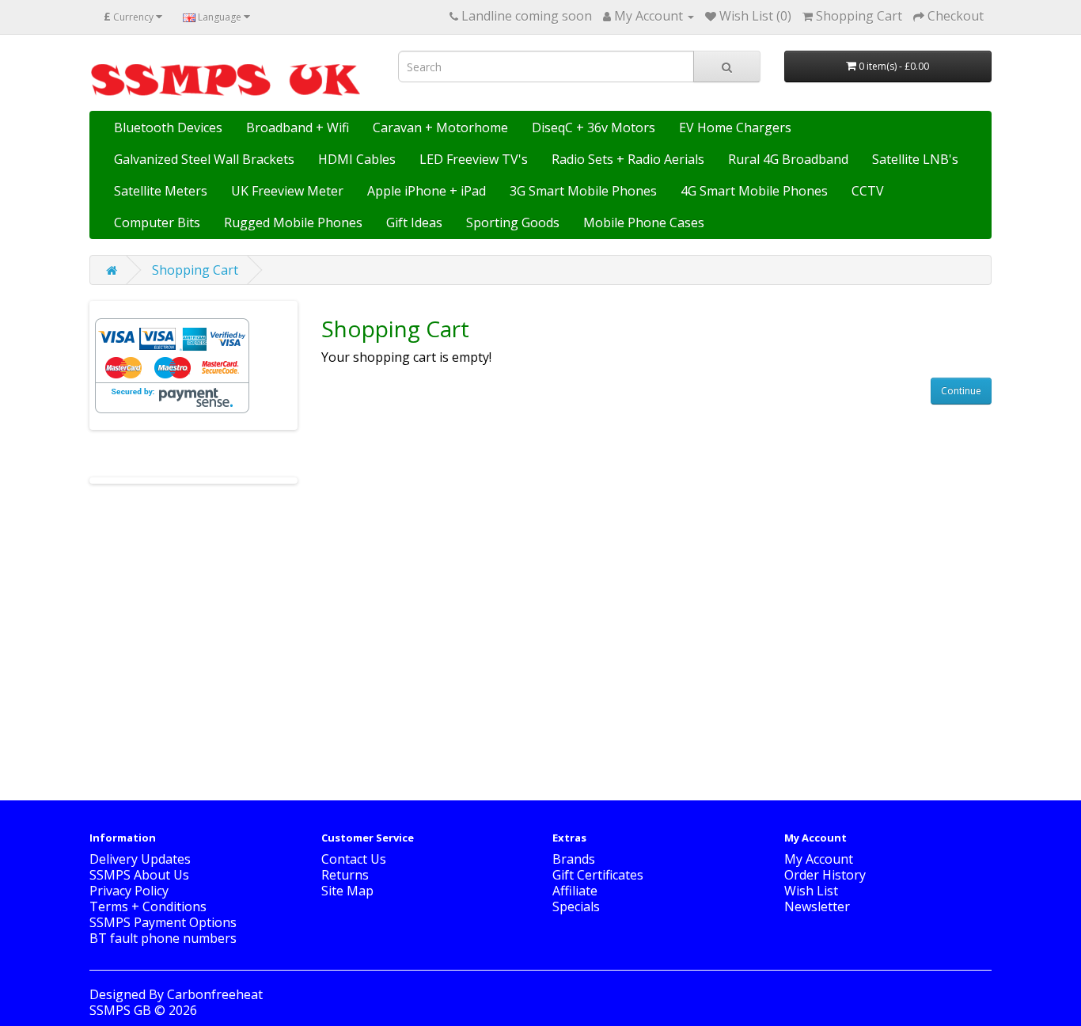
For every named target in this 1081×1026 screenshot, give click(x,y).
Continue (961, 390)
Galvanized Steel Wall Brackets (204, 159)
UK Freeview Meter (287, 191)
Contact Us (353, 859)
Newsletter (817, 906)
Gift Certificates (597, 875)
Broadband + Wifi (297, 127)
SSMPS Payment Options (163, 922)
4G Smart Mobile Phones (754, 191)
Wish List (811, 890)
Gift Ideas (414, 222)
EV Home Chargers (735, 127)
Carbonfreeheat (215, 994)
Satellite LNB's (915, 159)
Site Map (347, 890)
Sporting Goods (512, 222)
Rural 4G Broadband (788, 159)
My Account (818, 859)
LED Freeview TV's (473, 159)
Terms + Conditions (148, 906)
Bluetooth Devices (168, 127)
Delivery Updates (140, 859)
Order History (825, 875)
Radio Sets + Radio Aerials (628, 159)
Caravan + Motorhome (440, 127)
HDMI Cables (357, 159)
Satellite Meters (160, 191)
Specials (576, 906)
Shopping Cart (195, 270)
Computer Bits (157, 222)
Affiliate (574, 890)
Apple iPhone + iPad (426, 191)
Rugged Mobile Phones (293, 222)
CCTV (868, 191)
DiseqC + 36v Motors (593, 127)
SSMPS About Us (139, 875)
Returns (345, 875)
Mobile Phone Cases (643, 222)
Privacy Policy (129, 890)
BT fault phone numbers (163, 938)
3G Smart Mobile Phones (583, 191)
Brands (573, 859)
